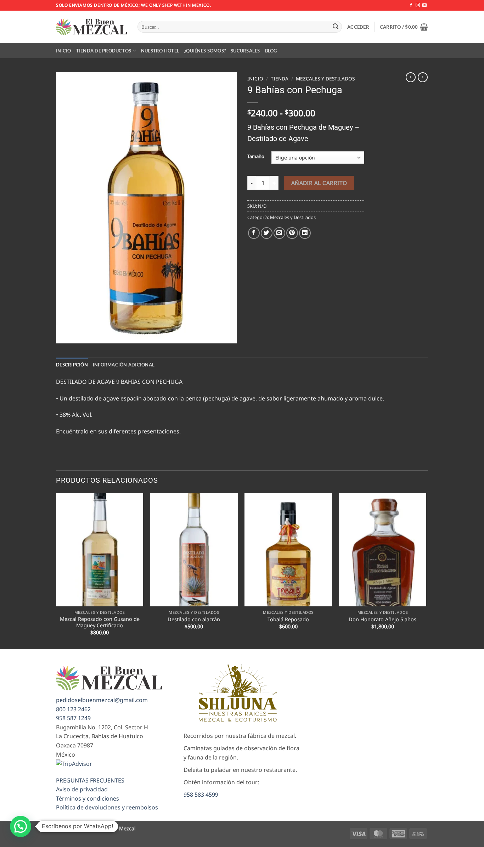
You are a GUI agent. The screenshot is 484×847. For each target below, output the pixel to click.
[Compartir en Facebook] (254, 233)
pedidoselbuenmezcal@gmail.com (102, 700)
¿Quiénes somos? (205, 51)
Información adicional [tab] (123, 365)
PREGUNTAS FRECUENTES (90, 780)
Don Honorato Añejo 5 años (382, 619)
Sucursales (245, 51)
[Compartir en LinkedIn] (305, 233)
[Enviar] (336, 27)
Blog (271, 51)
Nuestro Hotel (160, 51)
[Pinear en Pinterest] (292, 233)
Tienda (279, 78)
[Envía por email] (279, 233)
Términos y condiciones (87, 798)
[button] (358, 27)
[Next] (426, 571)
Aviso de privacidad (82, 789)
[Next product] (411, 77)
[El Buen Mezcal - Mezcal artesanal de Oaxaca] (91, 27)
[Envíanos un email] (424, 5)
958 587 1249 (73, 718)
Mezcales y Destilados (325, 78)
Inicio (63, 51)
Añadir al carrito (319, 183)
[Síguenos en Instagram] (418, 5)
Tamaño (255, 156)
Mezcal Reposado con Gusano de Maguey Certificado (100, 622)
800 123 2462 (73, 709)
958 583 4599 (201, 794)
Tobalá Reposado (288, 619)
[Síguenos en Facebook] (411, 5)
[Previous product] (423, 77)
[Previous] (56, 571)
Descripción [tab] (72, 365)
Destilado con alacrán (194, 619)
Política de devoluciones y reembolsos (107, 807)
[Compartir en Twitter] (266, 233)
